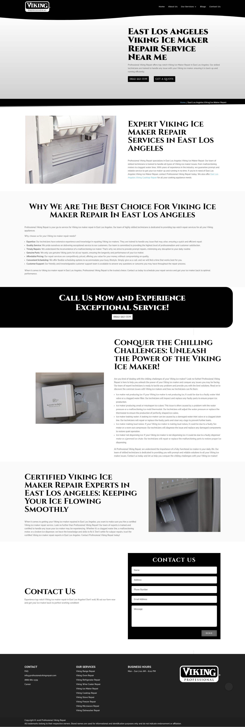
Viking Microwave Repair (87, 706)
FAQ (26, 671)
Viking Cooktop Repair (86, 693)
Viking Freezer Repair (86, 702)
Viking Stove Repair (85, 697)
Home (162, 7)
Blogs (203, 7)
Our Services (187, 7)
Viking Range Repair (85, 671)
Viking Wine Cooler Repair (88, 684)
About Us (173, 7)
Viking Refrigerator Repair (88, 680)
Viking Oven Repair (85, 675)
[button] (229, 687)
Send (209, 633)
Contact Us (214, 7)
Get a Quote (164, 79)
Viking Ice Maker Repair (87, 688)
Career (28, 684)
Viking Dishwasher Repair (88, 710)
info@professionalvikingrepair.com (40, 675)
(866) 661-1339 (138, 79)
